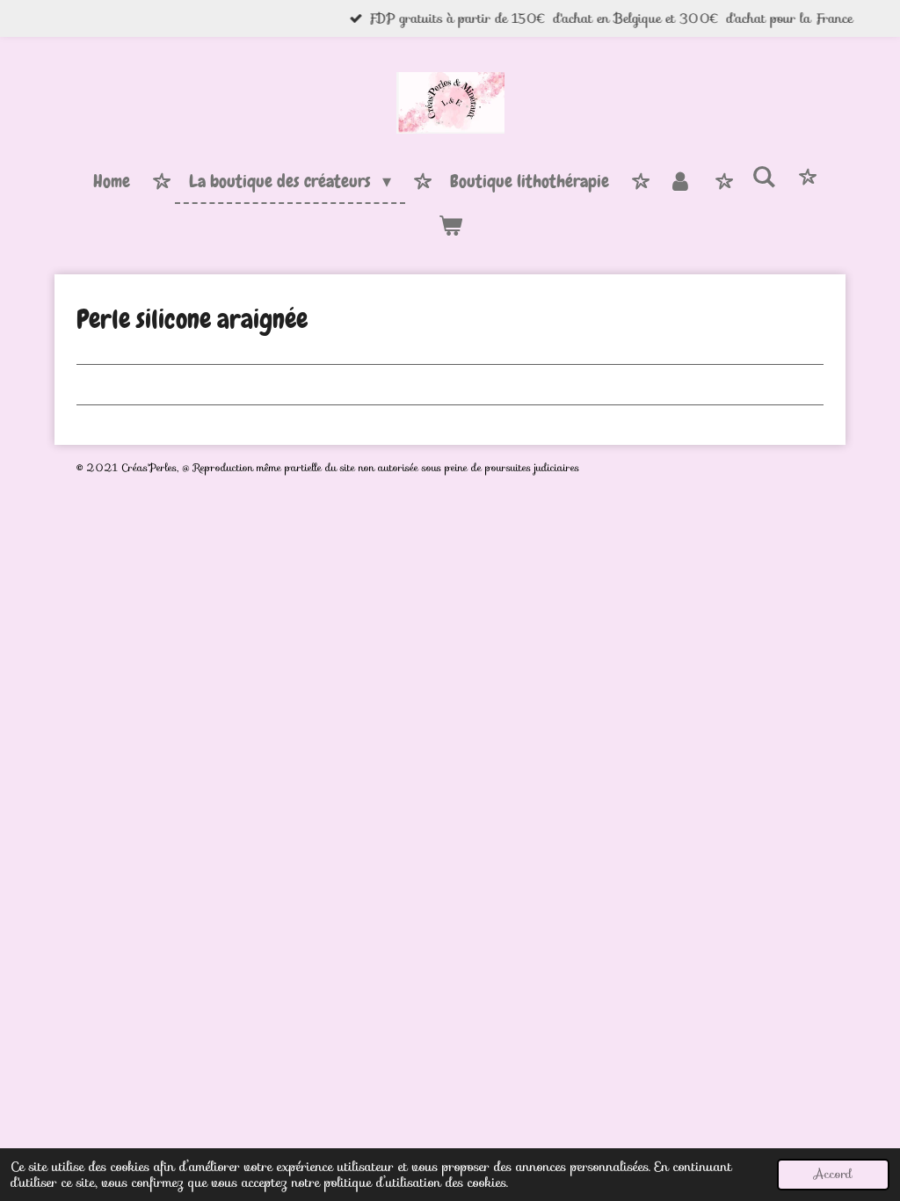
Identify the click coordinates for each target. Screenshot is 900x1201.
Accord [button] (833, 1174)
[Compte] (680, 182)
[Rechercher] (763, 177)
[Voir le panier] (450, 226)
